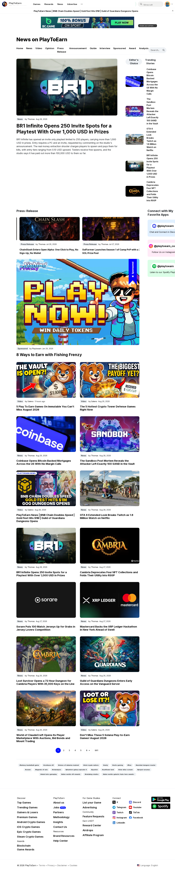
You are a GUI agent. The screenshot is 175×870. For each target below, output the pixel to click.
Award (132, 48)
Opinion (49, 48)
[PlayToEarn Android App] (160, 799)
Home (19, 48)
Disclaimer (62, 865)
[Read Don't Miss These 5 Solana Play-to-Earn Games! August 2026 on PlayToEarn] (109, 708)
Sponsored (119, 48)
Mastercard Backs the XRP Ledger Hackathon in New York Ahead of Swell (108, 628)
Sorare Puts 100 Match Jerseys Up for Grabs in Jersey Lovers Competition (45, 628)
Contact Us (60, 826)
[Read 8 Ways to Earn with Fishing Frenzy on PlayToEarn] (77, 302)
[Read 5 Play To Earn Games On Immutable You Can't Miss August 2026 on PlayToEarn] (46, 380)
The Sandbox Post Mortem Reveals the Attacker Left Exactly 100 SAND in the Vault (107, 462)
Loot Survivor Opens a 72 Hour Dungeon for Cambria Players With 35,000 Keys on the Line (45, 682)
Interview (105, 48)
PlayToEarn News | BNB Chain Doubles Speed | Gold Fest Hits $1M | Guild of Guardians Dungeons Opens (86, 11)
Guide (93, 48)
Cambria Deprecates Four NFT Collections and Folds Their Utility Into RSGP (66, 129)
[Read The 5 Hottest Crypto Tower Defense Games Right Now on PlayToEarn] (109, 380)
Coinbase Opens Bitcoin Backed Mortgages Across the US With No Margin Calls (43, 462)
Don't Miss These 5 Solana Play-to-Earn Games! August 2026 (105, 737)
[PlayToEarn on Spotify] (160, 806)
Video (38, 48)
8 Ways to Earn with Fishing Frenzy (49, 354)
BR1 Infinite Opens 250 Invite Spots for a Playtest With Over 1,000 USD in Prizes (41, 574)
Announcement (78, 48)
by (30, 119)
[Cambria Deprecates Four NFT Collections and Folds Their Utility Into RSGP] (66, 87)
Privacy (51, 865)
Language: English (149, 865)
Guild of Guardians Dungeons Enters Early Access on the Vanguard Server (106, 682)
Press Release (61, 50)
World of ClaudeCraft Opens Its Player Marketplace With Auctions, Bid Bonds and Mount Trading (43, 738)
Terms (42, 865)
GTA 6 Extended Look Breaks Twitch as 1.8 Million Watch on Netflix (106, 516)
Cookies (73, 865)
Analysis (143, 48)
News (29, 48)
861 (96, 750)
